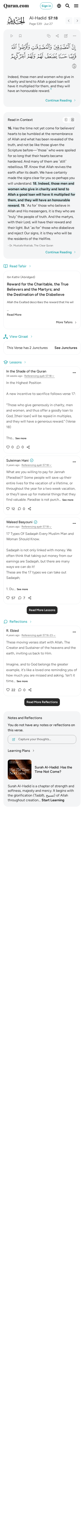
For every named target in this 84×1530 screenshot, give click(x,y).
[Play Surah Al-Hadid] (11, 36)
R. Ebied (12, 631)
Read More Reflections (42, 702)
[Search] (67, 6)
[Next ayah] (77, 20)
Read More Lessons (42, 610)
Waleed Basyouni (19, 522)
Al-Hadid (38, 18)
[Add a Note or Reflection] (66, 36)
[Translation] (72, 120)
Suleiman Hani (17, 460)
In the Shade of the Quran (26, 371)
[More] (74, 36)
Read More (14, 315)
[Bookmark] (20, 36)
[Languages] (59, 6)
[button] (74, 47)
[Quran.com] (16, 6)
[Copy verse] (48, 36)
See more (20, 438)
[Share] (57, 36)
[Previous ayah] (68, 20)
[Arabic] (66, 120)
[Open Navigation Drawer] (76, 6)
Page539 (35, 24)
